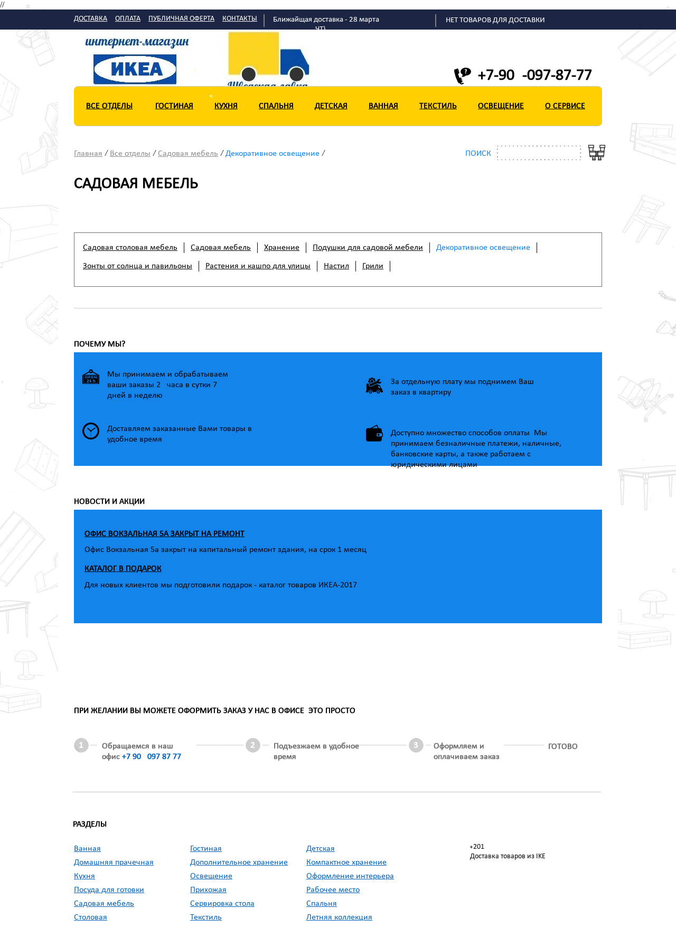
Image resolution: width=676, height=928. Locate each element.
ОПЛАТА (127, 19)
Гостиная (174, 106)
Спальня (276, 106)
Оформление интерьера (350, 876)
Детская (331, 106)
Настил (336, 266)
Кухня (226, 106)
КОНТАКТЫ (239, 19)
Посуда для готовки (109, 890)
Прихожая (208, 890)
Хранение (281, 247)
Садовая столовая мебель (130, 247)
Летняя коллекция (339, 917)
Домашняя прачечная (114, 862)
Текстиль (438, 106)
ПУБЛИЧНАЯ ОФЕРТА (181, 19)
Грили (372, 266)
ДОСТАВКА (90, 19)
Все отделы (109, 106)
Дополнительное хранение (239, 862)
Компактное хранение (346, 862)
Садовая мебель (188, 153)
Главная (88, 153)
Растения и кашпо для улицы (258, 266)
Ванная (383, 106)
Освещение (501, 106)
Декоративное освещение (273, 153)
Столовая (90, 917)
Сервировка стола (222, 903)
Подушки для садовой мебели (368, 247)
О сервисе (565, 106)
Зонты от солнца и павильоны (137, 266)
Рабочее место (333, 890)
